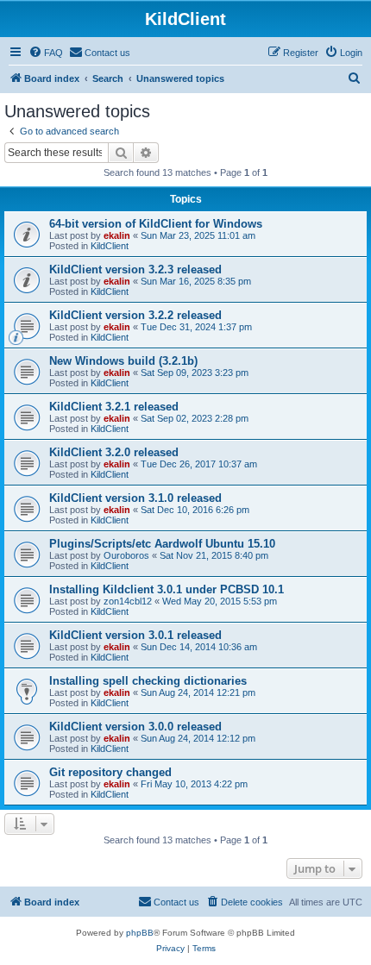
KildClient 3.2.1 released (114, 406)
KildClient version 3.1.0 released (135, 498)
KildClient (110, 246)
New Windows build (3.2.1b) (123, 360)
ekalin (117, 235)
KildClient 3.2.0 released (114, 452)
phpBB (140, 932)
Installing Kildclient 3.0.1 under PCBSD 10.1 (166, 589)
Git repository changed (110, 772)
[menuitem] (45, 52)
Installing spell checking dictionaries (148, 680)
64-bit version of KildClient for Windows (155, 223)
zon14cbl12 (128, 601)
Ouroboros (126, 555)
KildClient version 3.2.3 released (135, 269)
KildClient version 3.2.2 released (135, 315)
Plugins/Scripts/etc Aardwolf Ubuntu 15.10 (162, 543)
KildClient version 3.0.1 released (135, 635)
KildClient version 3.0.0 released (135, 726)
